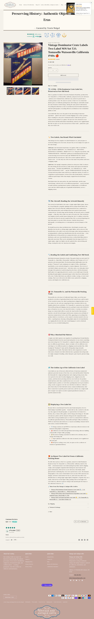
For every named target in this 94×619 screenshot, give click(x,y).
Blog (48, 561)
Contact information (57, 602)
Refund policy (27, 602)
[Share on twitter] (82, 540)
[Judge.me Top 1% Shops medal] (64, 35)
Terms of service (42, 602)
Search (27, 557)
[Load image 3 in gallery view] (27, 91)
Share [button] (51, 511)
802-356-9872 (77, 575)
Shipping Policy (29, 561)
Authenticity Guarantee (52, 566)
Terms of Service (29, 564)
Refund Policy (50, 557)
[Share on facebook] (79, 540)
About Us (27, 559)
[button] (47, 4)
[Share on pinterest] (85, 540)
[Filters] (78, 521)
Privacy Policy (28, 566)
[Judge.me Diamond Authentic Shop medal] (47, 35)
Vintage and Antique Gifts (11, 602)
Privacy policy (34, 602)
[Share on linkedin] (87, 540)
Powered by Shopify (20, 602)
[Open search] (75, 521)
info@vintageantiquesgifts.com (77, 578)
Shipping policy (49, 602)
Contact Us (49, 559)
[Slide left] (4, 91)
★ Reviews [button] (92, 311)
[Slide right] (41, 91)
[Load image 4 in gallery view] (35, 91)
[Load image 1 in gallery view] (10, 91)
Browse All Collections (52, 564)
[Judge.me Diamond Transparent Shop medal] (52, 35)
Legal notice (65, 602)
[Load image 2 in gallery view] (19, 91)
